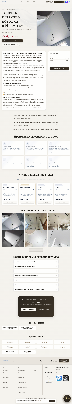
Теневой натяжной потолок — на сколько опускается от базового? (30, 289)
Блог (35, 367)
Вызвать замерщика (58, 1)
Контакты (5, 382)
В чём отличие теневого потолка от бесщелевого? (26, 280)
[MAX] (66, 2)
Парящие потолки (21, 372)
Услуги (14, 1)
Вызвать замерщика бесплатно (12, 40)
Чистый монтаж (21, 392)
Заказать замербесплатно (63, 361)
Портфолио (5, 370)
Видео (35, 375)
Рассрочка (5, 387)
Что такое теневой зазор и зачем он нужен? (25, 261)
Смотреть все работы (35, 250)
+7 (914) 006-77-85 (52, 360)
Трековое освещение (22, 387)
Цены (19, 1)
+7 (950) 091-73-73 (48, 1)
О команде (5, 372)
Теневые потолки (21, 370)
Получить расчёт (10, 202)
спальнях (30, 78)
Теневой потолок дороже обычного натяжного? (26, 266)
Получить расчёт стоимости (11, 44)
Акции (9, 1)
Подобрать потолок (37, 313)
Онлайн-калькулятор (44, 309)
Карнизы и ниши (21, 389)
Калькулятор (23, 1)
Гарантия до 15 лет (59, 68)
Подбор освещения (7, 389)
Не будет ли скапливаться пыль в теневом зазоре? (26, 275)
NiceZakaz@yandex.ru (49, 378)
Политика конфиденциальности (40, 395)
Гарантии (5, 384)
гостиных (25, 78)
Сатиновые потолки (22, 382)
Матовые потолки (21, 377)
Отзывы (4, 375)
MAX (59, 372)
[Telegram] (69, 2)
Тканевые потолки (22, 384)
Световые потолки (22, 375)
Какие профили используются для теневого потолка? (27, 284)
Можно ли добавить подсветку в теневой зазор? (26, 270)
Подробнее (38, 400)
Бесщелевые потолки (22, 367)
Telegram (60, 369)
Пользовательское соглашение (54, 395)
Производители (37, 372)
